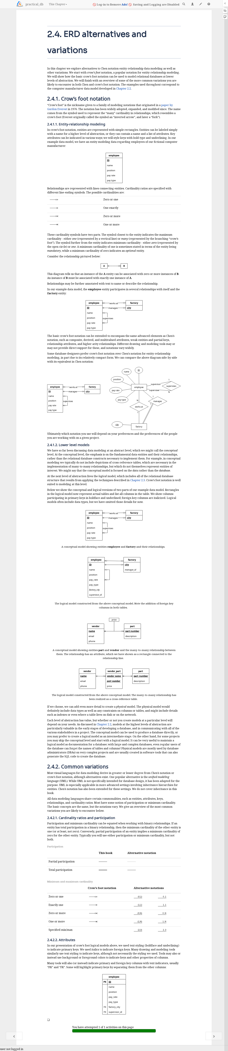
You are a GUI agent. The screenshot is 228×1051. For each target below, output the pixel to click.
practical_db (34, 4)
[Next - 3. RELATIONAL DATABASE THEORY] (213, 1036)
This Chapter (57, 4)
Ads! (125, 4)
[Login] (19, 4)
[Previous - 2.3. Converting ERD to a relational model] (14, 1036)
